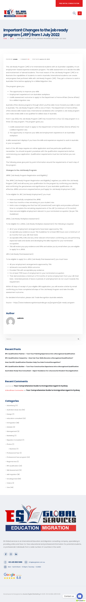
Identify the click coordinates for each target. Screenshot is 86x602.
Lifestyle (10, 427)
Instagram (11, 554)
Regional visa (12, 461)
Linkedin (16, 554)
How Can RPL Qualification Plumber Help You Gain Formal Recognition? (33, 362)
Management (12, 431)
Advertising (11, 405)
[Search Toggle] (74, 13)
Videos (9, 483)
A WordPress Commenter (14, 390)
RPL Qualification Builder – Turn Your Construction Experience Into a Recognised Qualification (42, 366)
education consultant (14, 418)
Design (9, 414)
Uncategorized (12, 479)
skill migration (12, 474)
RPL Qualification (13, 466)
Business (13, 449)
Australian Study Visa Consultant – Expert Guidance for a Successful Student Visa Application (41, 371)
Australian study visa (14, 410)
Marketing (10, 436)
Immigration (11, 423)
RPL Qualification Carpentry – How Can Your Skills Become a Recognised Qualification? (39, 358)
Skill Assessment (13, 470)
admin (20, 318)
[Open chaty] (80, 596)
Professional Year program (16, 457)
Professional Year (13, 453)
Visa (8, 487)
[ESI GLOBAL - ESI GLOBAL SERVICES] (15, 13)
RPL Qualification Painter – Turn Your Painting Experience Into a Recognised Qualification (40, 354)
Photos (9, 444)
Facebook (6, 554)
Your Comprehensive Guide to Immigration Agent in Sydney (41, 386)
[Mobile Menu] (80, 13)
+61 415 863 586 (15, 562)
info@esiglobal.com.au (37, 562)
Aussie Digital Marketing (31, 594)
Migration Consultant (14, 440)
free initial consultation (69, 3)
